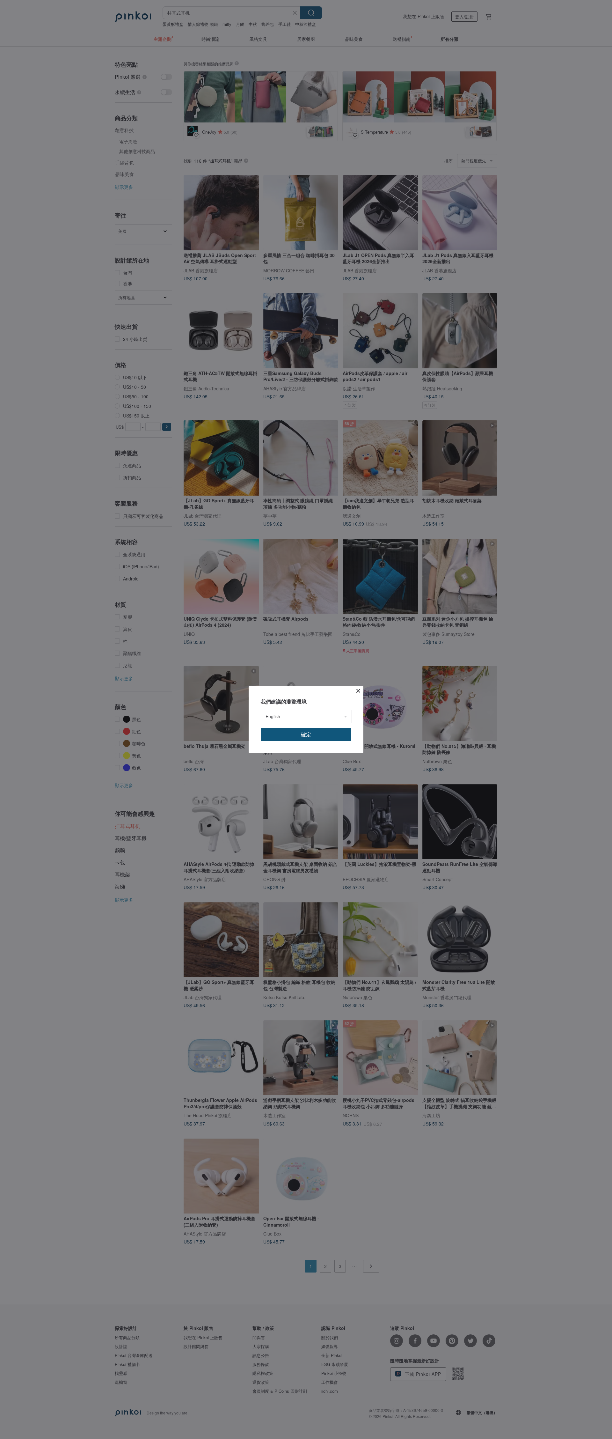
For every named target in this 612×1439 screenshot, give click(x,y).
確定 (306, 734)
